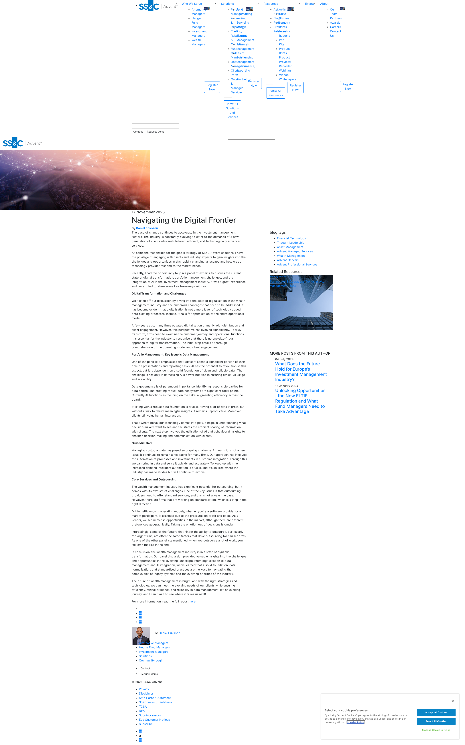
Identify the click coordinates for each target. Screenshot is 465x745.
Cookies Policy (355, 722)
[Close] (453, 701)
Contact (138, 131)
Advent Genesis (287, 260)
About (324, 3)
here (192, 601)
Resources (271, 3)
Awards (335, 22)
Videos (283, 75)
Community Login (151, 660)
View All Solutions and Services (232, 110)
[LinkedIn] (140, 740)
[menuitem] (159, 60)
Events (309, 3)
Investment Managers (153, 651)
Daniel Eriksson (147, 228)
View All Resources (276, 93)
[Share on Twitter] (140, 613)
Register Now (212, 87)
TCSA (143, 706)
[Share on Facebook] (140, 622)
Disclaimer (146, 693)
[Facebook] (140, 731)
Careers (335, 27)
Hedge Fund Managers (154, 647)
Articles (284, 9)
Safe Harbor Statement (155, 698)
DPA (142, 711)
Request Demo (155, 131)
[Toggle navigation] (459, 142)
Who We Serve (192, 3)
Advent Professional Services (297, 264)
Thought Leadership (290, 242)
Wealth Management (291, 255)
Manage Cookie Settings (436, 729)
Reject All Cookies (436, 721)
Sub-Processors (150, 715)
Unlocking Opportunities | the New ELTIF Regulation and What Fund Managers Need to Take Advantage (300, 401)
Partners (336, 18)
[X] (140, 735)
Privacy (144, 689)
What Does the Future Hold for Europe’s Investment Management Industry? (301, 371)
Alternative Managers (153, 643)
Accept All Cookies (436, 712)
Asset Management (290, 247)
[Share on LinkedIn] (140, 617)
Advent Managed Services (295, 251)
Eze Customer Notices (154, 719)
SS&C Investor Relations (155, 702)
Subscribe (146, 724)
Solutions (227, 3)
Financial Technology (291, 238)
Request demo (149, 673)
